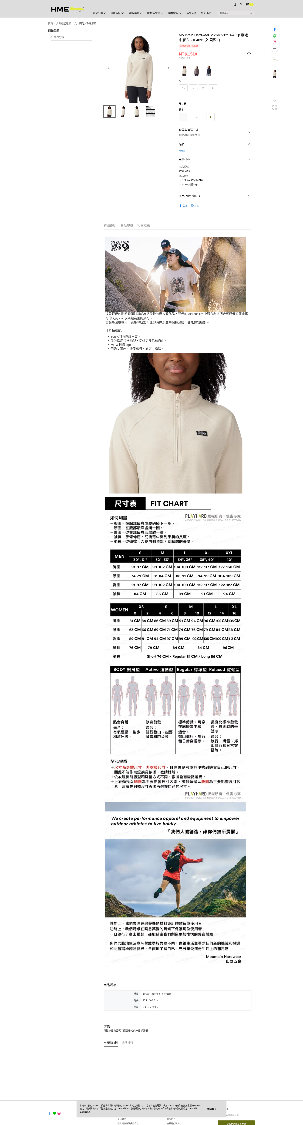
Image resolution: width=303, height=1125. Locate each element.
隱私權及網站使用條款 (128, 1123)
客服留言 (171, 1119)
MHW (182, 150)
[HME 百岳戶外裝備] (67, 9)
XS (183, 87)
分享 (185, 205)
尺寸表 (182, 103)
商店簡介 (121, 1119)
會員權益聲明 (173, 1123)
